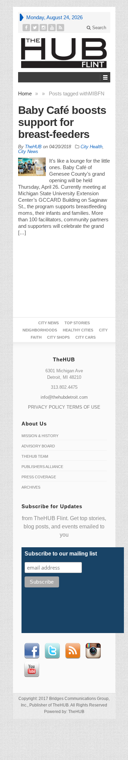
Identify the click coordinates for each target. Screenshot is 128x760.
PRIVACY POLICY (46, 407)
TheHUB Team (35, 456)
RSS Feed (73, 651)
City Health (91, 146)
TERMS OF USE (83, 407)
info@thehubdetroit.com (64, 397)
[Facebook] (26, 28)
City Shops (58, 337)
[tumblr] (43, 28)
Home (25, 93)
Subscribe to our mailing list (61, 554)
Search (98, 27)
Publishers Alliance (42, 467)
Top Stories (77, 323)
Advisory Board (38, 446)
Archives (31, 487)
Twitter (52, 651)
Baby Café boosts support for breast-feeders (62, 122)
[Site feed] (60, 28)
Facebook (32, 651)
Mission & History (40, 436)
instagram (93, 651)
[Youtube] (52, 28)
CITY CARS (85, 337)
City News (28, 151)
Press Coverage (39, 477)
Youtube (32, 669)
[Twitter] (35, 28)
